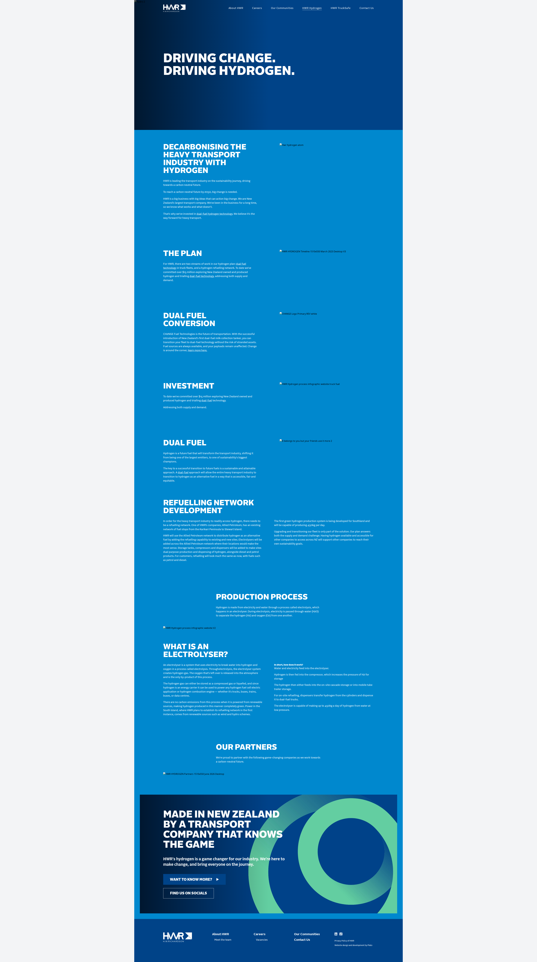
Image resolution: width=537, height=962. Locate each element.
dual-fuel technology (202, 276)
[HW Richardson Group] (174, 8)
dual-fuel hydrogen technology (215, 214)
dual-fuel (206, 400)
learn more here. (197, 350)
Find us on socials (188, 893)
